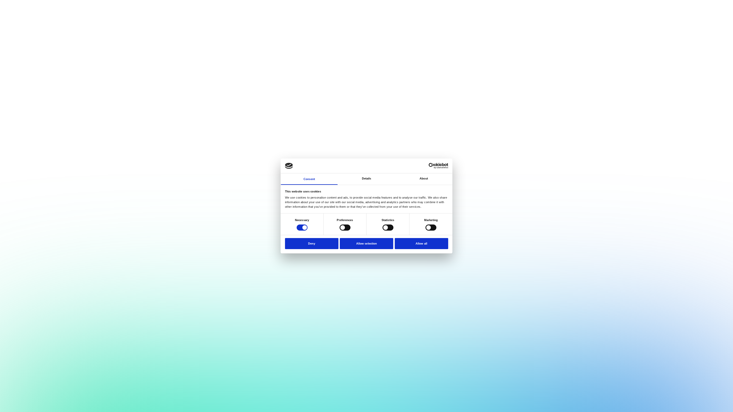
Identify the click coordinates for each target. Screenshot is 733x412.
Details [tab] (366, 178)
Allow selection (366, 243)
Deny (311, 243)
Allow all (421, 243)
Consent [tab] (309, 179)
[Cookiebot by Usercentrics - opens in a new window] (431, 166)
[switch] (345, 228)
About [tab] (424, 178)
